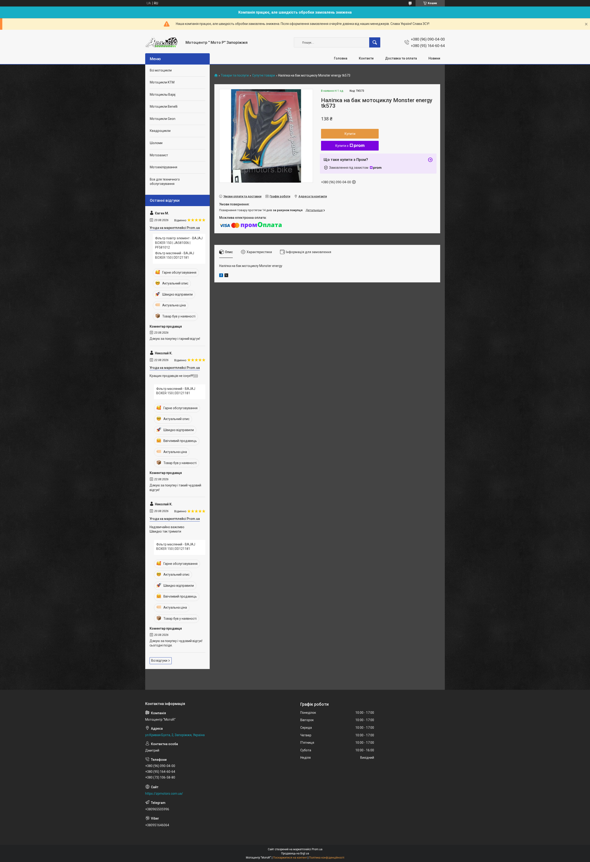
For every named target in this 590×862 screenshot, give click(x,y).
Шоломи (156, 143)
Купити (350, 134)
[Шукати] (374, 42)
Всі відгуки (159, 660)
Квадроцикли (160, 131)
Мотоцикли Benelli (163, 106)
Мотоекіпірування (163, 167)
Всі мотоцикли (161, 70)
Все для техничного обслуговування (165, 182)
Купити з (341, 146)
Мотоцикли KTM (162, 82)
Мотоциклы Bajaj (162, 94)
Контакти (366, 58)
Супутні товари (263, 75)
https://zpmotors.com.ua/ (164, 793)
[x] (226, 276)
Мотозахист (159, 155)
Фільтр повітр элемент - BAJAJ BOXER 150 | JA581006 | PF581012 (179, 242)
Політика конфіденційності (326, 857)
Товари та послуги (235, 75)
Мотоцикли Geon (162, 119)
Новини (434, 58)
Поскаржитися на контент (290, 857)
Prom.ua (317, 849)
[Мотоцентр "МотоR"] (163, 42)
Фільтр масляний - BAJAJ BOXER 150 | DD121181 (174, 255)
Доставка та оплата (401, 58)
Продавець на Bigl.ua (295, 853)
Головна (340, 58)
